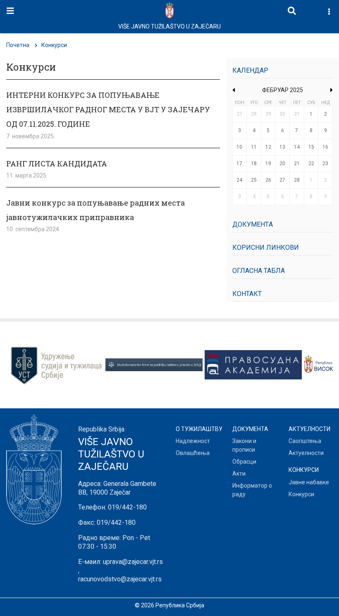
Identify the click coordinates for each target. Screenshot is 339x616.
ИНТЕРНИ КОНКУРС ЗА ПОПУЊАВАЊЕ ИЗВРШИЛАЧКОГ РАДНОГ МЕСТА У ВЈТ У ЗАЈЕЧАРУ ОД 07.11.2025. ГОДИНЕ (108, 109)
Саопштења (305, 441)
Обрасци (244, 461)
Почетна (17, 45)
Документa (252, 224)
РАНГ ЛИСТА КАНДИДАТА (56, 163)
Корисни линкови (265, 247)
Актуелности (306, 453)
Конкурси (301, 494)
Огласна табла (258, 271)
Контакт (247, 294)
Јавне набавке (309, 482)
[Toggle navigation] (10, 11)
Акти (239, 473)
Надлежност (193, 441)
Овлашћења (193, 453)
